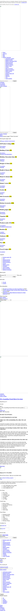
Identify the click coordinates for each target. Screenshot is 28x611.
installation (5, 601)
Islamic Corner (8, 66)
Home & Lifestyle (9, 64)
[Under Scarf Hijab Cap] (8, 288)
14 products (2, 199)
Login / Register (6, 556)
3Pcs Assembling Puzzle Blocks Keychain (11, 399)
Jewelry (7, 67)
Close (1, 559)
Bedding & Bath (9, 59)
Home (1, 136)
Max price (19, 275)
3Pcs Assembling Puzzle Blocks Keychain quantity (13, 407)
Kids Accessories (9, 68)
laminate (4, 600)
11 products (2, 166)
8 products (2, 159)
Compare (5, 555)
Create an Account (4, 567)
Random (7, 74)
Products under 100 (9, 73)
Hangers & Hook (9, 62)
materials (5, 603)
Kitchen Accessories (9, 69)
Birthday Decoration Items (11, 61)
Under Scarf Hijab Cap (19, 288)
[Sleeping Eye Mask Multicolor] (10, 292)
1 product (2, 232)
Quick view (2, 395)
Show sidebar (3, 297)
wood (4, 599)
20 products (2, 153)
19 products (2, 218)
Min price (2, 275)
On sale (4, 282)
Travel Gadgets (8, 78)
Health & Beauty (9, 63)
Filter (14, 276)
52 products (2, 179)
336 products (3, 146)
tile (3, 598)
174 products (3, 225)
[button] (2, 410)
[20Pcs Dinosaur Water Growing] (10, 290)
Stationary (7, 76)
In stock (4, 283)
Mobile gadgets (8, 71)
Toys (6, 77)
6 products (2, 192)
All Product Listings (9, 58)
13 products (2, 186)
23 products (2, 251)
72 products (2, 172)
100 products (3, 205)
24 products (2, 245)
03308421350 (24, 2)
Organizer (7, 72)
